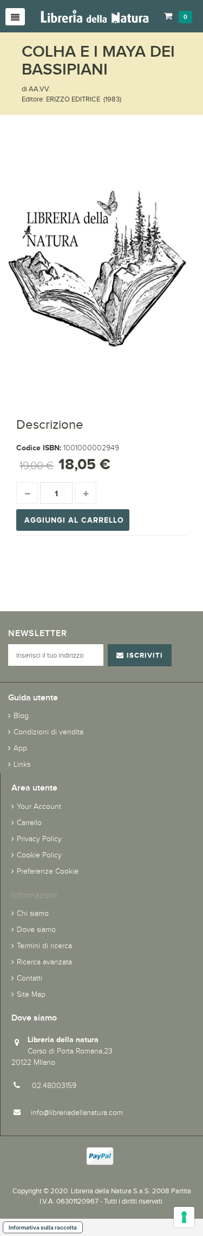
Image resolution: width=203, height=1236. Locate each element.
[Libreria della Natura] (95, 16)
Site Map (31, 994)
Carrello (29, 823)
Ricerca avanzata (44, 962)
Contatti (29, 978)
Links (22, 764)
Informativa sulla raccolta (43, 1227)
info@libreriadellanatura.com (77, 1113)
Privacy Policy (39, 839)
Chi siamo (33, 913)
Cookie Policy (39, 855)
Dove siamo (36, 930)
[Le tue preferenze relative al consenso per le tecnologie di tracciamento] (184, 1217)
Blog (21, 716)
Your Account (39, 806)
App (20, 748)
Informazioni (34, 895)
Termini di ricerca (44, 946)
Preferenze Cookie (47, 871)
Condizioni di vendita (48, 732)
